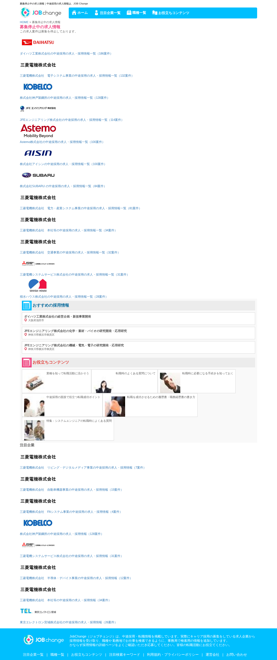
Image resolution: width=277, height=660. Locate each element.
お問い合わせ (236, 655)
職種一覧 (139, 13)
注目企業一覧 (110, 13)
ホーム (82, 13)
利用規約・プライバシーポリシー (173, 655)
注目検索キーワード (124, 655)
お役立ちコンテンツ (173, 13)
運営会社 (212, 655)
